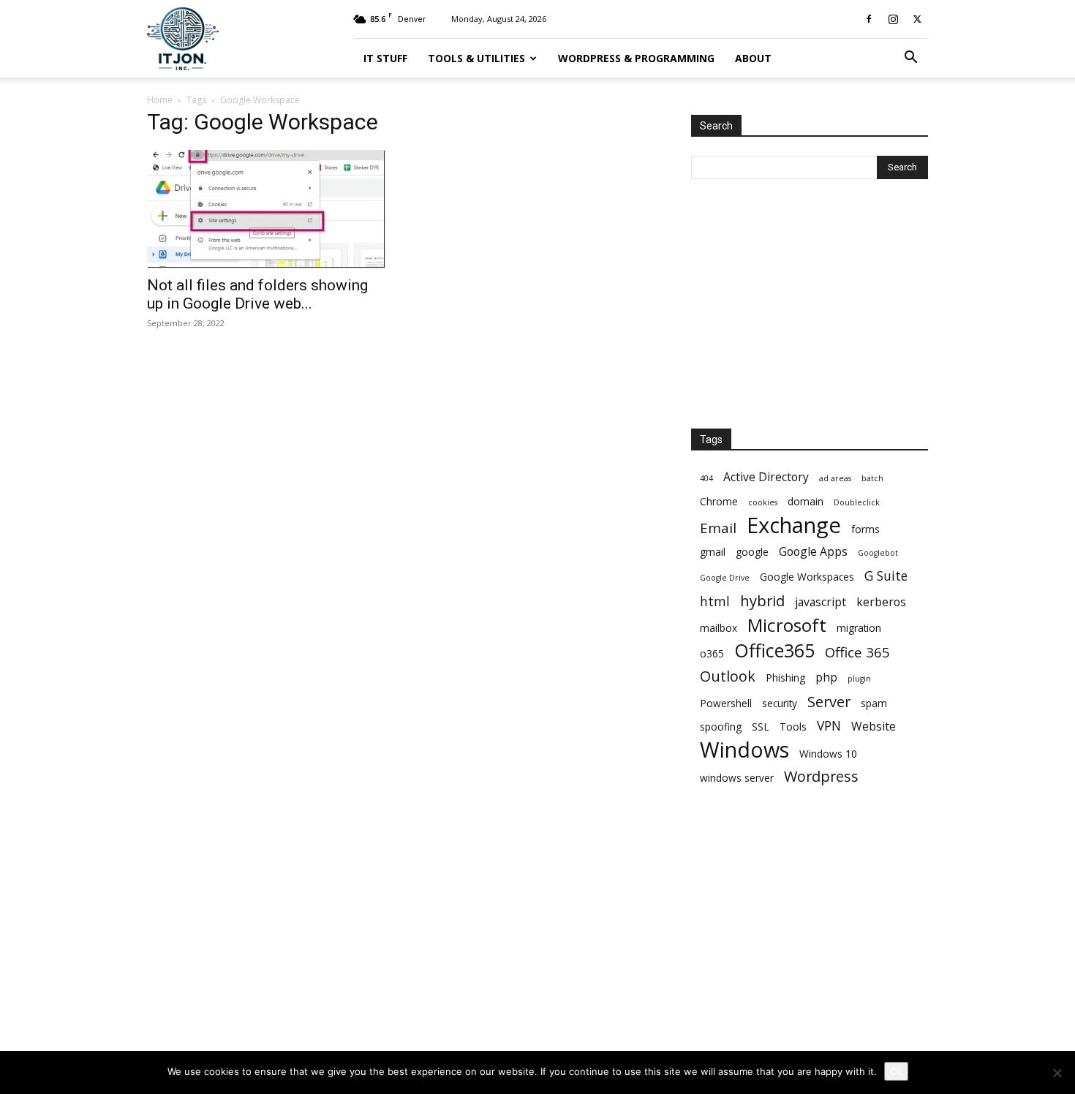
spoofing (721, 726)
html (715, 601)
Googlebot (878, 553)
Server (828, 701)
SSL (760, 726)
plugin (859, 679)
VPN (829, 725)
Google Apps (813, 551)
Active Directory (766, 477)
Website (873, 726)
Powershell (726, 703)
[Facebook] (869, 19)
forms (865, 529)
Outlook (727, 676)
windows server (737, 778)
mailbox (718, 628)
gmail (712, 552)
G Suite (886, 576)
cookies (762, 502)
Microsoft (786, 625)
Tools (793, 726)
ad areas (835, 478)
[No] (1056, 1072)
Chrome (719, 501)
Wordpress (821, 776)
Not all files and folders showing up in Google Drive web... (257, 294)
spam (874, 703)
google (752, 552)
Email (718, 527)
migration (859, 628)
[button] (910, 59)
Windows (744, 749)
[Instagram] (893, 19)
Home (160, 100)
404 (706, 478)
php (826, 677)
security (779, 703)
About (753, 58)
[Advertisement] (800, 305)
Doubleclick (857, 502)
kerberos (881, 602)
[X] (917, 19)
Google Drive (725, 578)
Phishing (785, 677)
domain (805, 501)
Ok (896, 1071)
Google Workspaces (807, 577)
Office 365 (857, 652)
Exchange (794, 525)
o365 (712, 653)
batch (872, 478)
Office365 (774, 650)
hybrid (762, 600)
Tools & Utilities (476, 58)
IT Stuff (385, 58)
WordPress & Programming (636, 58)
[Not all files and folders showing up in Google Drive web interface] (265, 208)
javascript (820, 602)
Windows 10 (828, 754)
